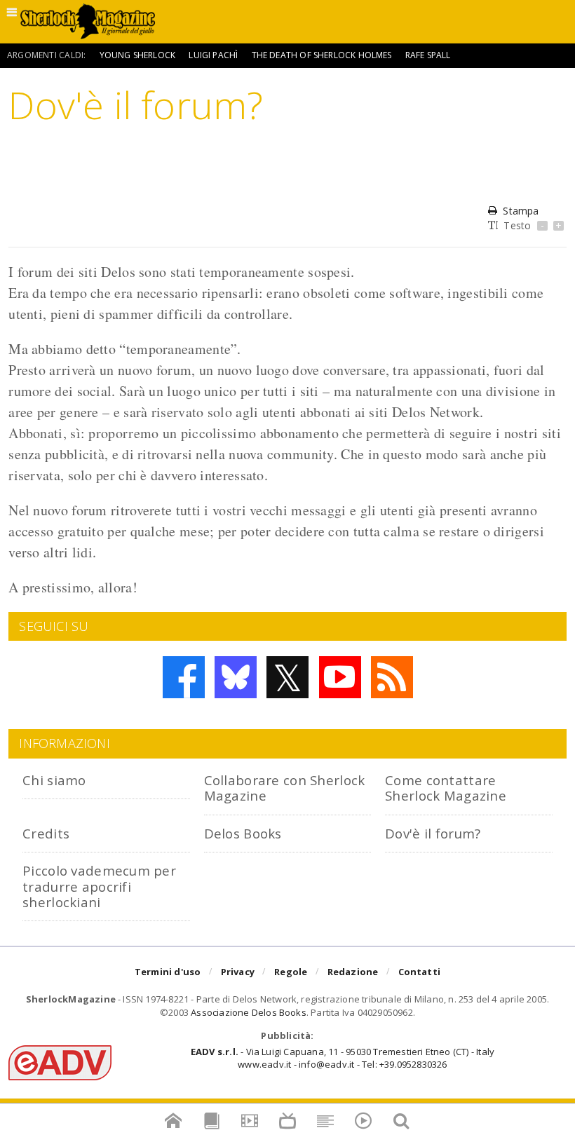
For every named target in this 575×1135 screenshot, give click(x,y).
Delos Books (243, 833)
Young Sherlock (138, 55)
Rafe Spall (428, 55)
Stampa (521, 210)
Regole (290, 971)
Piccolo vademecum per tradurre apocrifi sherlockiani (99, 886)
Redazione (353, 971)
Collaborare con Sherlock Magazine (284, 787)
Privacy (238, 971)
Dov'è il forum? (432, 833)
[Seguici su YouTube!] (340, 677)
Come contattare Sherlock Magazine (445, 787)
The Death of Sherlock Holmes (322, 55)
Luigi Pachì (213, 55)
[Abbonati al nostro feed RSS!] (392, 677)
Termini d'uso (168, 971)
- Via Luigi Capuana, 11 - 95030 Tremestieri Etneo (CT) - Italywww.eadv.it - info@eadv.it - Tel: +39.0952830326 (342, 1058)
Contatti (419, 971)
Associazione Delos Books (248, 1012)
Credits (45, 833)
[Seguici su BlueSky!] (235, 677)
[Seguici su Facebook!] (184, 677)
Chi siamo (54, 780)
